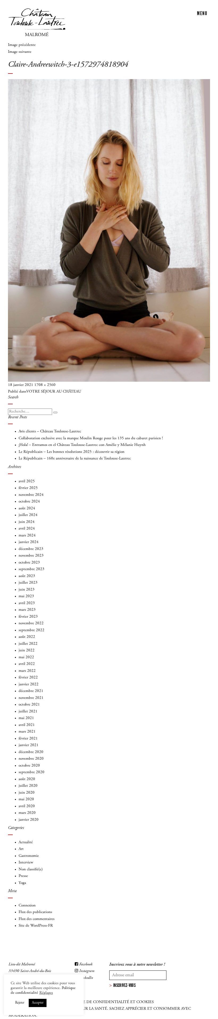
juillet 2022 (28, 644)
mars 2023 (27, 610)
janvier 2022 (29, 684)
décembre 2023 (31, 549)
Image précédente (22, 45)
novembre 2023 (31, 556)
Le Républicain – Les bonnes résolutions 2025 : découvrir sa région (71, 452)
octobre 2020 (29, 766)
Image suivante (19, 52)
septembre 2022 (31, 630)
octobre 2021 (29, 705)
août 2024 (27, 508)
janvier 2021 (29, 745)
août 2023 (27, 576)
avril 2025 (27, 481)
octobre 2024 (29, 502)
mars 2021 (27, 732)
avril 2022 (27, 664)
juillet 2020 (28, 786)
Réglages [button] (46, 993)
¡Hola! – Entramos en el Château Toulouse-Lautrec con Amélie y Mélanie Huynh (82, 445)
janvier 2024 (29, 542)
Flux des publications (35, 912)
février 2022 (28, 678)
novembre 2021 (31, 698)
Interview (26, 863)
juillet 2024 (28, 515)
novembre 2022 (31, 623)
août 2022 (27, 637)
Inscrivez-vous (124, 985)
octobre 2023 (29, 563)
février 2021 (28, 739)
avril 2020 (27, 806)
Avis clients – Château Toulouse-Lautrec (50, 431)
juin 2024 (27, 522)
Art (21, 849)
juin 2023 (27, 590)
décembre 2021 (31, 691)
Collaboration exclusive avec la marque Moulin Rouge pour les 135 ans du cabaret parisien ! (91, 438)
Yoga (22, 883)
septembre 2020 (31, 772)
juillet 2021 (28, 711)
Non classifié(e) (31, 869)
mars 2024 (27, 536)
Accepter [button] (37, 1003)
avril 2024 (27, 529)
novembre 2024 (31, 495)
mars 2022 (27, 671)
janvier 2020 (29, 820)
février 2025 (28, 488)
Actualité (26, 842)
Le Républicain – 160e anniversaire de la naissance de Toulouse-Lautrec (75, 459)
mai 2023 (26, 596)
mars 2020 (27, 813)
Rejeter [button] (19, 1003)
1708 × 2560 (45, 385)
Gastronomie (29, 856)
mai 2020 (26, 799)
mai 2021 (26, 718)
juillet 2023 (28, 583)
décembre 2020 (31, 752)
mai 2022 (26, 657)
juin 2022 (27, 650)
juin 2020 (27, 793)
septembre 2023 (31, 569)
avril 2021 (27, 725)
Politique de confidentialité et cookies (109, 1002)
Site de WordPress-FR (36, 926)
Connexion (27, 906)
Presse (23, 876)
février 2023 (28, 617)
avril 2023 (27, 603)
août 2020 (27, 779)
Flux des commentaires (36, 919)
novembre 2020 (31, 759)
